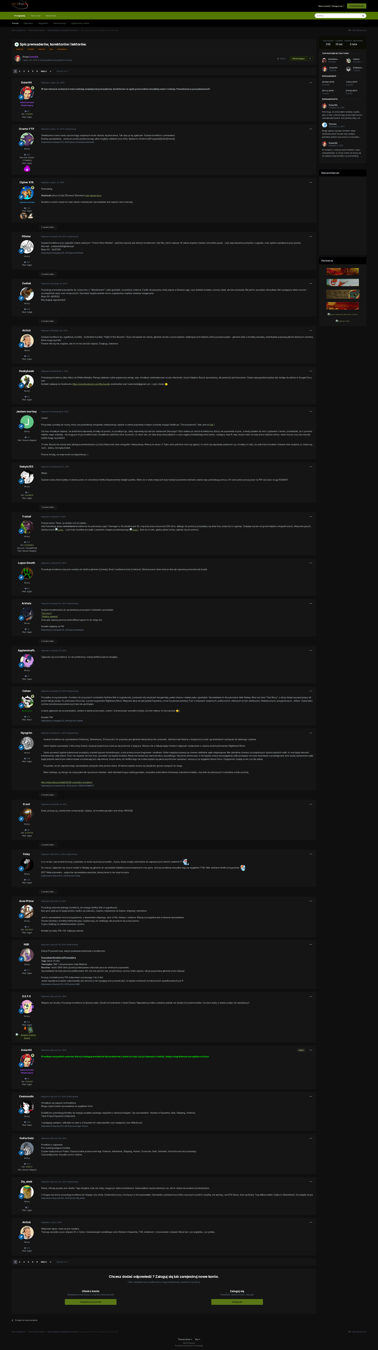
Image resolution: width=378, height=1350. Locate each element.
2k (28, 927)
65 (28, 588)
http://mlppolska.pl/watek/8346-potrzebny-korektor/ (66, 782)
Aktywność (51, 15)
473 (28, 1164)
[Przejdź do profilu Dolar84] (18, 58)
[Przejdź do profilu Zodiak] (27, 294)
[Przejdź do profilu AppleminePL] (27, 660)
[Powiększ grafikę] (27, 168)
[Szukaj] (363, 15)
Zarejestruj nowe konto (90, 1302)
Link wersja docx (93, 195)
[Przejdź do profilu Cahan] (27, 701)
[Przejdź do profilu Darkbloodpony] (324, 60)
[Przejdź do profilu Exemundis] (27, 1106)
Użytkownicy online (80, 23)
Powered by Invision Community (189, 1346)
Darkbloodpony (335, 59)
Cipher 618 (26, 182)
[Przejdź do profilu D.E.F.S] (27, 1006)
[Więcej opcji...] (311, 82)
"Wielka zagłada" (49, 616)
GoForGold (26, 1138)
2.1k (28, 356)
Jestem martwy (26, 411)
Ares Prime (26, 901)
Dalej (44, 71)
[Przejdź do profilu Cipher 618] (27, 192)
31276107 (29, 929)
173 (28, 970)
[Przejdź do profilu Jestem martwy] (27, 422)
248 (28, 758)
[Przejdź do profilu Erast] (27, 814)
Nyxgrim (26, 732)
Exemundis (26, 1096)
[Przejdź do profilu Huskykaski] (27, 381)
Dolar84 (26, 82)
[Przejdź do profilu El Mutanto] (348, 69)
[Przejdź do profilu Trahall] (27, 527)
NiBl (26, 944)
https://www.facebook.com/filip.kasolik (91, 384)
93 (28, 437)
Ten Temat (351, 15)
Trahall (26, 516)
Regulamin (43, 23)
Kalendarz (28, 23)
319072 (29, 1167)
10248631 (29, 495)
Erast (26, 804)
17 (28, 676)
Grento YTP (26, 128)
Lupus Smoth (26, 562)
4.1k (28, 716)
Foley (26, 854)
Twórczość (35, 15)
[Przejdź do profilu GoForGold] (27, 1148)
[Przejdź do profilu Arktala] (27, 613)
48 (28, 830)
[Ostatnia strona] (51, 71)
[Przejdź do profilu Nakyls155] (27, 477)
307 (28, 262)
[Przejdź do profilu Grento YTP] (27, 139)
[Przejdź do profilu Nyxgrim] (27, 743)
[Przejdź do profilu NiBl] (27, 954)
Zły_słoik (26, 1181)
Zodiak (26, 283)
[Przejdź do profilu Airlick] (27, 340)
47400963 (29, 545)
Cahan (26, 690)
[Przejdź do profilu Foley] (27, 864)
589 (28, 1022)
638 (28, 1122)
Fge (211, 424)
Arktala (26, 603)
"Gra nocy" (46, 613)
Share (282, 58)
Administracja (59, 23)
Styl (197, 1339)
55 (28, 396)
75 (28, 629)
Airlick (26, 330)
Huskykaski (26, 371)
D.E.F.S (26, 996)
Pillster (26, 236)
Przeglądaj (19, 15)
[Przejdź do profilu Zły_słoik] (27, 1192)
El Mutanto (358, 67)
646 (28, 309)
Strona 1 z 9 (62, 71)
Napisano (52, 82)
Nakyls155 (26, 466)
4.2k (28, 879)
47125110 (29, 833)
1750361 (29, 114)
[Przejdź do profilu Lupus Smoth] (27, 573)
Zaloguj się (237, 1302)
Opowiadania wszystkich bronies (56, 60)
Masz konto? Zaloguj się (330, 6)
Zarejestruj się (356, 6)
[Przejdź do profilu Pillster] (27, 246)
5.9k (28, 208)
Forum (15, 23)
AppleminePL (26, 650)
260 (28, 542)
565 (28, 154)
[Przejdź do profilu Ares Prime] (27, 911)
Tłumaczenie (184, 1339)
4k (28, 111)
